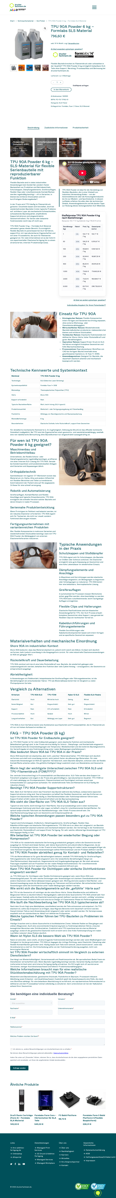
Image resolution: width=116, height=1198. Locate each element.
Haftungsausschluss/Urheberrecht (100, 1157)
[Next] (45, 68)
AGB (88, 1153)
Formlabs (65, 106)
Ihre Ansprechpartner (70, 1162)
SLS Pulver (41, 21)
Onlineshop (17, 1153)
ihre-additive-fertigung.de (17, 1148)
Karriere (64, 1154)
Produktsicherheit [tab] (80, 127)
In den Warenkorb (61, 89)
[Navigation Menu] (94, 7)
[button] (45, 28)
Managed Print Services (42, 1148)
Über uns (65, 1147)
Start (12, 21)
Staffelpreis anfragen (81, 85)
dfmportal (17, 1157)
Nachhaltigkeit (67, 1151)
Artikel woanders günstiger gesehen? (67, 49)
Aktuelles (65, 1158)
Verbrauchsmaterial (25, 21)
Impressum (90, 1160)
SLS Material (84, 106)
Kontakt (64, 1165)
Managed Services (45, 1159)
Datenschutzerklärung (95, 1150)
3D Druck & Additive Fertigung (44, 1154)
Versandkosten (73, 43)
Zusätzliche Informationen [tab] (56, 127)
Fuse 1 (71, 106)
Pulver (76, 106)
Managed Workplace (46, 1163)
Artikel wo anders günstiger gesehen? (90, 300)
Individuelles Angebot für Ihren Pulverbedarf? (86, 305)
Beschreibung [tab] (33, 127)
